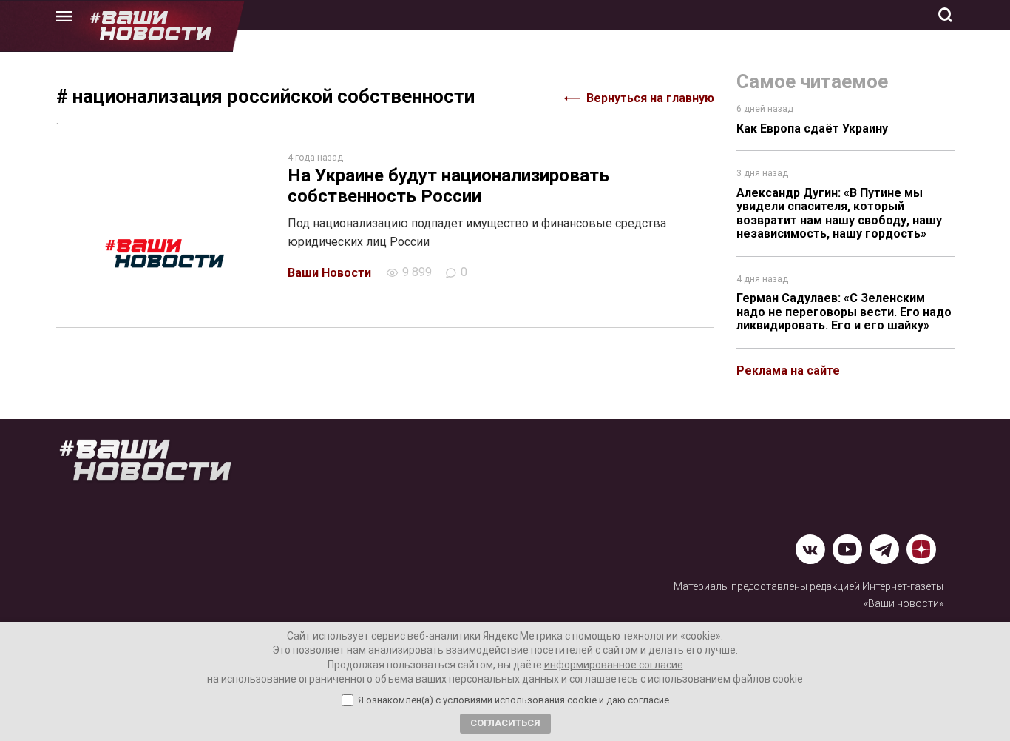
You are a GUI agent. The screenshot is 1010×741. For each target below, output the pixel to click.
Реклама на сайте (788, 370)
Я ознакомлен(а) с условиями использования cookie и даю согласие (513, 700)
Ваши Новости (329, 273)
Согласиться (505, 722)
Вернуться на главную (650, 98)
